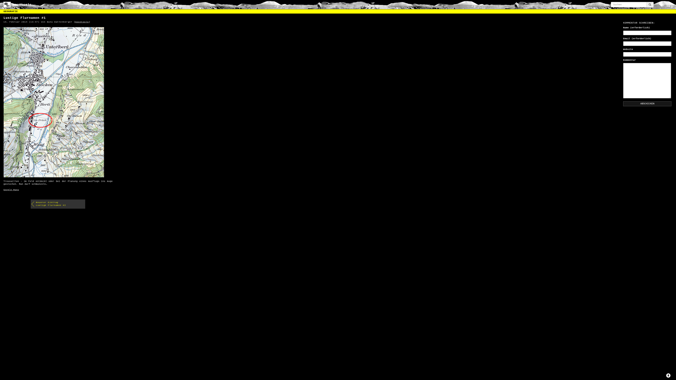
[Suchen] (650, 4)
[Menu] (668, 4)
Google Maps (11, 190)
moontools (82, 22)
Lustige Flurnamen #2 (51, 203)
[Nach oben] (668, 375)
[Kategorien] (661, 4)
